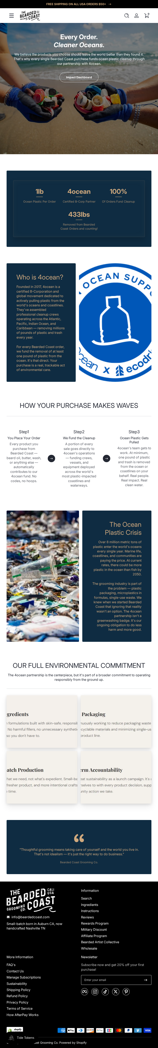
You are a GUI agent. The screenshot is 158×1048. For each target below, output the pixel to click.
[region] (79, 4)
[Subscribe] (145, 980)
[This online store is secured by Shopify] (15, 1030)
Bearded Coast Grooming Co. (38, 1042)
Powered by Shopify (73, 1042)
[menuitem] (116, 898)
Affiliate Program (94, 936)
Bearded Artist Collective (100, 942)
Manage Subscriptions (24, 977)
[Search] (126, 15)
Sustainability (17, 984)
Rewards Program (95, 923)
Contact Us (15, 971)
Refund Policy (17, 996)
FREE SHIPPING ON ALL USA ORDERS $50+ (76, 4)
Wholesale (89, 948)
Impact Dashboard (79, 77)
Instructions (90, 911)
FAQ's (11, 965)
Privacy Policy (17, 1002)
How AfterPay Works (22, 1015)
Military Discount (94, 929)
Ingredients (89, 905)
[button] (127, 15)
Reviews (87, 917)
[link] (42, 721)
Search (86, 898)
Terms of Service (20, 1008)
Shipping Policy (18, 990)
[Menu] (11, 16)
